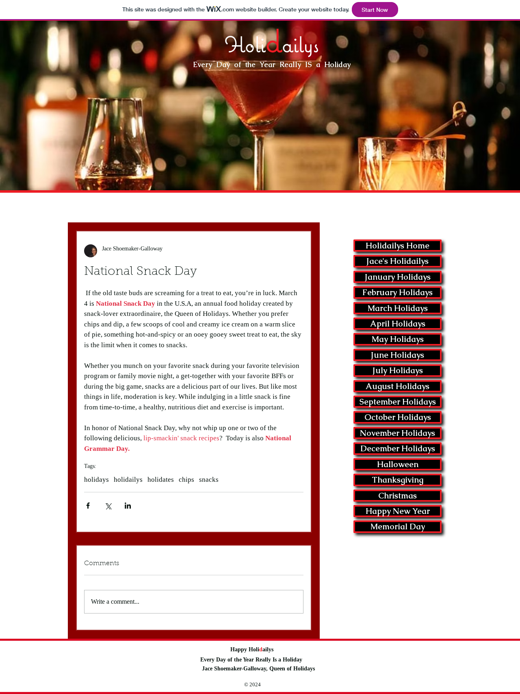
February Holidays (397, 292)
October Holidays (397, 417)
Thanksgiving (397, 479)
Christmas (397, 495)
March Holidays (398, 308)
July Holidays (398, 370)
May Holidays (398, 339)
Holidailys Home (397, 245)
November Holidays (397, 433)
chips (186, 479)
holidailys (128, 479)
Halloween (397, 464)
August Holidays (397, 386)
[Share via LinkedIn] (128, 505)
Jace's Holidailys (397, 261)
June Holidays (397, 354)
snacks (209, 479)
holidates (160, 479)
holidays (96, 479)
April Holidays (397, 323)
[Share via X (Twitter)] (108, 505)
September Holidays (398, 401)
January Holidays (398, 276)
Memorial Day (397, 526)
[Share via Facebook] (88, 505)
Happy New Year (398, 511)
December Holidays (397, 448)
